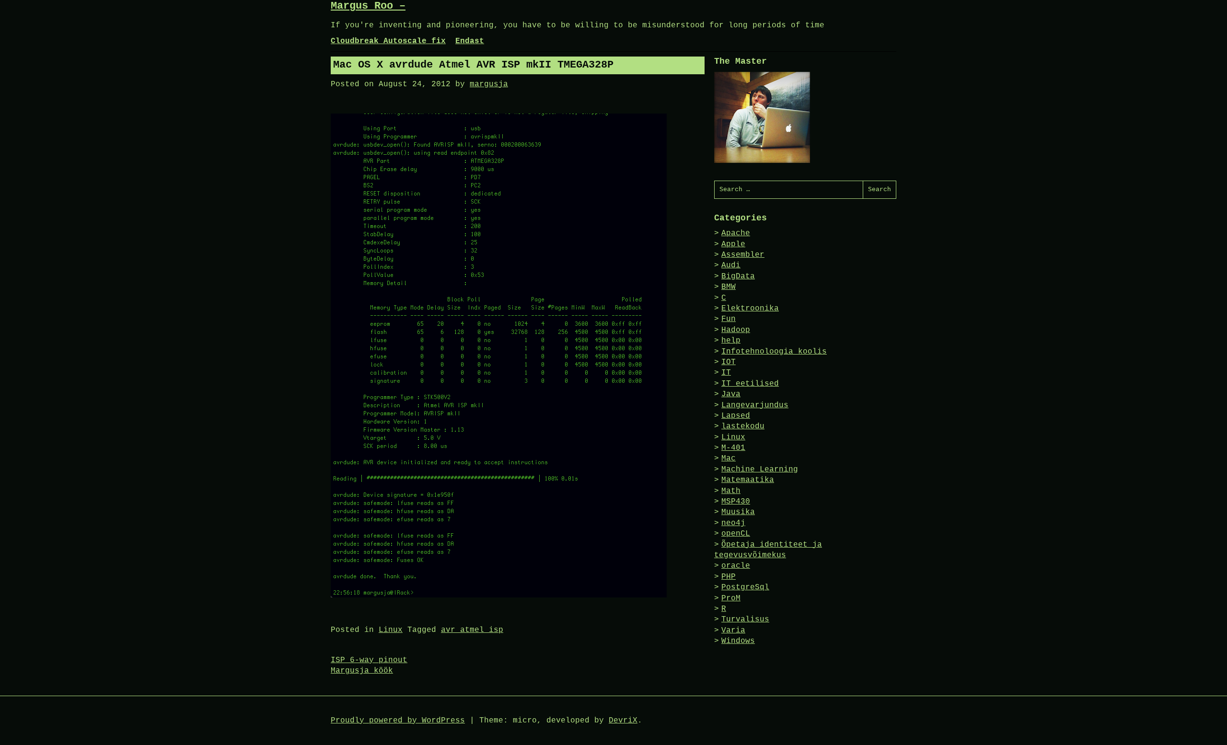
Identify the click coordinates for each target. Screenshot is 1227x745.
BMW (728, 287)
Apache (735, 233)
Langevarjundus (754, 405)
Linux (391, 630)
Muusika (738, 512)
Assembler (742, 255)
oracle (735, 566)
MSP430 (735, 501)
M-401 (733, 448)
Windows (738, 641)
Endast (469, 41)
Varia (733, 630)
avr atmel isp (472, 630)
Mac (728, 458)
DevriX (623, 720)
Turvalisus (745, 619)
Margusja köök (362, 670)
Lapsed (735, 416)
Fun (728, 319)
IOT (728, 362)
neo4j (733, 523)
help (731, 340)
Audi (731, 265)
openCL (735, 533)
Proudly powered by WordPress (398, 720)
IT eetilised (750, 383)
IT (726, 372)
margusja (489, 84)
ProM (731, 598)
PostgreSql (745, 587)
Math (731, 491)
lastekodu (742, 426)
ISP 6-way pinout (369, 660)
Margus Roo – (368, 6)
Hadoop (735, 330)
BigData (738, 276)
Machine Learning (759, 469)
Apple (733, 244)
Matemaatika (747, 480)
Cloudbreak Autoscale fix (388, 41)
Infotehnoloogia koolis (774, 351)
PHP (728, 577)
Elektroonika (750, 308)
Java (731, 394)
